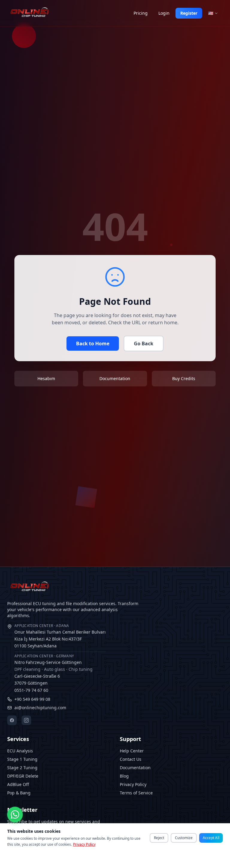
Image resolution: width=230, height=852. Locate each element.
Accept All (211, 837)
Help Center (132, 751)
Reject (159, 837)
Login (164, 13)
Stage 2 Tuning (22, 767)
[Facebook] (12, 720)
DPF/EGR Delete (22, 776)
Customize (184, 837)
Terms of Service (136, 793)
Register (188, 13)
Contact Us (130, 759)
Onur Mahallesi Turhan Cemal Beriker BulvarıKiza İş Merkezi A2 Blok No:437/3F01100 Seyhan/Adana (60, 636)
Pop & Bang (19, 793)
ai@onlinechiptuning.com (40, 707)
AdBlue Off (18, 784)
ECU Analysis (20, 751)
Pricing (141, 13)
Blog (124, 776)
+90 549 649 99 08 (32, 699)
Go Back (143, 343)
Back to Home (92, 343)
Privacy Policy (133, 784)
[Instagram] (26, 720)
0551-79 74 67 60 (31, 690)
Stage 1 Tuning (22, 759)
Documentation (135, 767)
